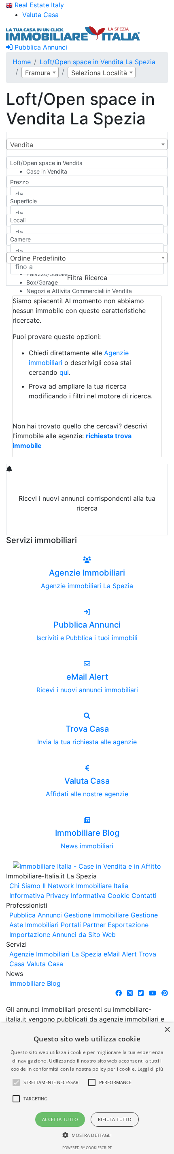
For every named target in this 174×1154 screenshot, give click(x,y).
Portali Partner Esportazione (105, 925)
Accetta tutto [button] (60, 1119)
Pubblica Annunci (40, 47)
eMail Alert (120, 954)
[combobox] (40, 72)
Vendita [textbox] (21, 145)
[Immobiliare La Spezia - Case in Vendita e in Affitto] (73, 33)
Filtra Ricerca (87, 278)
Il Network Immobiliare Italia (85, 886)
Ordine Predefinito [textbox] (38, 258)
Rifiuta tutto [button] (115, 1119)
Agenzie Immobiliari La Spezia (55, 954)
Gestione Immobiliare (96, 915)
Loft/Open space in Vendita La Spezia (97, 62)
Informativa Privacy (39, 895)
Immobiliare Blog (35, 983)
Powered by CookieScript (87, 1147)
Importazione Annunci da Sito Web (62, 934)
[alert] (87, 1088)
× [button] (167, 1030)
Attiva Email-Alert (87, 527)
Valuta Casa (45, 964)
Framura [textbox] (37, 73)
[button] (16, 1082)
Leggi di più (150, 1069)
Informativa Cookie (100, 895)
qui (64, 372)
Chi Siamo (24, 886)
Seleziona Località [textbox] (99, 73)
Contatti (144, 895)
